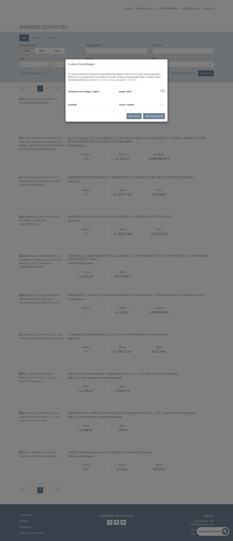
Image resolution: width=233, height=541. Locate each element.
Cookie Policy (131, 80)
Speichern (134, 116)
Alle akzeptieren (154, 116)
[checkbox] (162, 90)
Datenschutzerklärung (106, 80)
